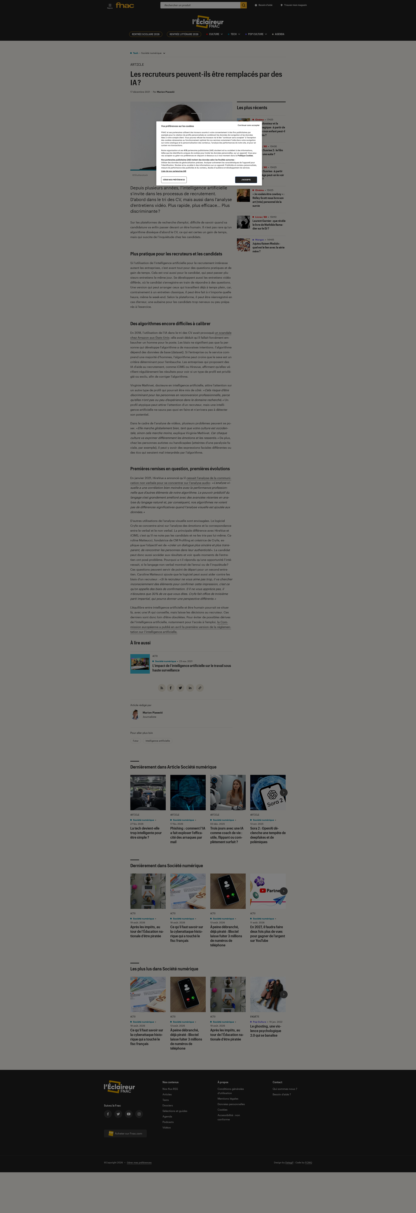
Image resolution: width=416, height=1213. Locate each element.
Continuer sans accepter (249, 125)
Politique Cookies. (245, 155)
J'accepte (246, 179)
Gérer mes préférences (174, 179)
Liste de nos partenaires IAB (173, 171)
